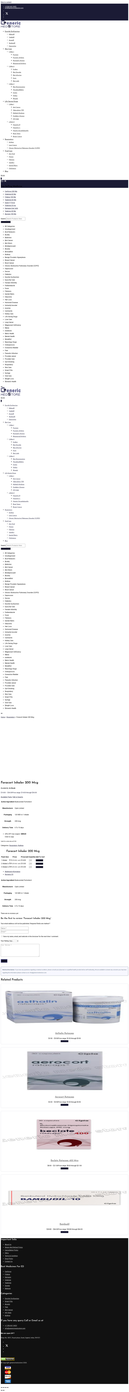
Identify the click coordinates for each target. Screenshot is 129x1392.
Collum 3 (11, 84)
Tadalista (8, 1283)
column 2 (11, 122)
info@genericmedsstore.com (14, 8)
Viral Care (8, 151)
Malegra (8, 1288)
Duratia (7, 1286)
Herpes (11, 157)
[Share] (5, 1387)
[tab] (66, 871)
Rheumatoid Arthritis (19, 63)
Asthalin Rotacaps (64, 1033)
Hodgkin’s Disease (18, 116)
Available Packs (6, 797)
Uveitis (15, 93)
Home (3, 717)
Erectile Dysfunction (12, 31)
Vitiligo (15, 95)
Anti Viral (12, 154)
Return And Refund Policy (14, 1247)
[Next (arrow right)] (3, 1390)
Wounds (15, 98)
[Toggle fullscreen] (3, 1387)
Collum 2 (11, 66)
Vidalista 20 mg (10, 205)
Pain (6, 1307)
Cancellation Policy (11, 1250)
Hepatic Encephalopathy (21, 130)
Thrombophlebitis (18, 90)
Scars (14, 78)
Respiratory (9, 139)
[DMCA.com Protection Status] (7, 1360)
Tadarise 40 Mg (10, 211)
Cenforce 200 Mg (11, 191)
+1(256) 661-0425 (10, 6)
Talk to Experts (17, 797)
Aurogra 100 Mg (10, 214)
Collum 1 (11, 52)
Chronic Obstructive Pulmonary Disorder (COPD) (24, 148)
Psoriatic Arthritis (18, 57)
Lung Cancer (13, 145)
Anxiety (7, 1304)
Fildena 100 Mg (10, 197)
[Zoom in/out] (1, 1387)
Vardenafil (12, 43)
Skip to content (6, 2)
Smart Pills (9, 1301)
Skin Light (16, 81)
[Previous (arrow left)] (1, 1390)
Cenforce (8, 1272)
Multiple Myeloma (18, 113)
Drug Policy (9, 1259)
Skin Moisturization (19, 87)
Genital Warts (13, 165)
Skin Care (8, 49)
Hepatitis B (16, 125)
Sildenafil (11, 34)
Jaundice (11, 162)
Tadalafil (11, 37)
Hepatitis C (16, 128)
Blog (6, 171)
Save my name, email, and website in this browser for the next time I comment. (30, 936)
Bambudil (64, 1224)
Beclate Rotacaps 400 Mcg (64, 1160)
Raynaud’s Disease (19, 60)
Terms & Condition (11, 1256)
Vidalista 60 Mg (10, 194)
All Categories (6, 222)
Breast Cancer (17, 136)
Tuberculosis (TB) (18, 110)
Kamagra (8, 1277)
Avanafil (11, 40)
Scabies (15, 69)
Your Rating (5, 941)
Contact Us (8, 1261)
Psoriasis (15, 55)
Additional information (12, 872)
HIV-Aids (16, 119)
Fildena (7, 1274)
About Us (8, 1245)
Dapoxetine (12, 46)
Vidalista (8, 1280)
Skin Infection (17, 75)
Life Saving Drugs (11, 101)
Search (3, 219)
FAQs (7, 1253)
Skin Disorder (17, 72)
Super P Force (10, 203)
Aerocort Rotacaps (64, 1097)
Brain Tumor (16, 133)
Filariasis (11, 160)
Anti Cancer (16, 107)
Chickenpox (12, 168)
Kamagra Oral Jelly (11, 208)
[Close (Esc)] (7, 1387)
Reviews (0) (9, 874)
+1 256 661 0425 (11, 1326)
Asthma (11, 142)
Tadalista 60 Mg (10, 200)
